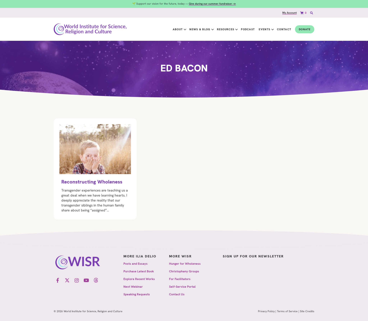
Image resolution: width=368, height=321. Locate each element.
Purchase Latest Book (138, 271)
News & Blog (199, 29)
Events (264, 29)
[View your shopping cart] (302, 12)
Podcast (248, 29)
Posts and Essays (135, 264)
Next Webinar (133, 287)
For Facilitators (180, 279)
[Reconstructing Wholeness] (95, 168)
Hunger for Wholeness (185, 264)
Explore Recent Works (139, 279)
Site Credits (307, 311)
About (178, 29)
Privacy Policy (266, 311)
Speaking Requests (136, 294)
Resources (225, 29)
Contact (284, 29)
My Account (289, 12)
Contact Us (177, 294)
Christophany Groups (184, 271)
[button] (185, 29)
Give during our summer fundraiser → (212, 3)
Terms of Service (287, 311)
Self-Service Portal (182, 287)
